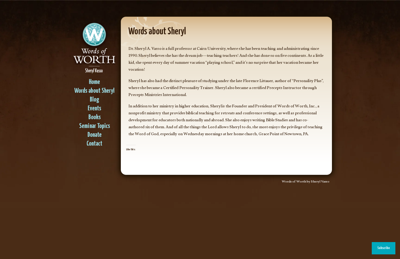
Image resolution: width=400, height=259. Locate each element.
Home (94, 82)
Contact (94, 144)
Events (94, 109)
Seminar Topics (94, 126)
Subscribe (383, 248)
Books (94, 117)
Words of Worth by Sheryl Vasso (305, 182)
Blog (94, 100)
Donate (95, 135)
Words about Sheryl (94, 91)
